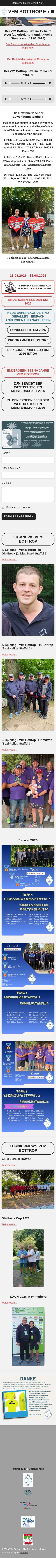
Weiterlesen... (9, 559)
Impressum (19, 1468)
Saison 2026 (28, 840)
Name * (6, 453)
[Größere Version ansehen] (28, 220)
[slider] (14, 83)
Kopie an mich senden (18, 507)
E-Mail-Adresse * (11, 468)
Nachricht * (8, 483)
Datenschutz (36, 1468)
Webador (24, 1552)
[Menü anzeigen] (52, 11)
